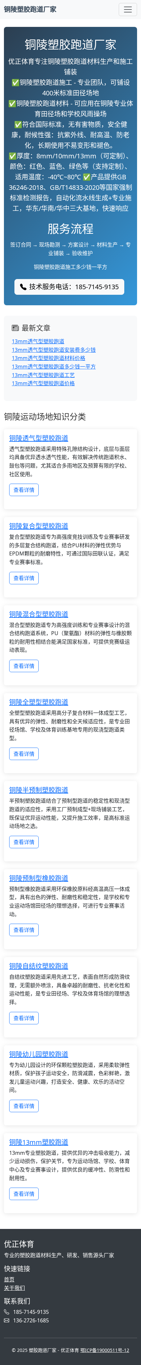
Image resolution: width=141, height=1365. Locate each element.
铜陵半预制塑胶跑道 (38, 790)
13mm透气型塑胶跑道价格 (43, 383)
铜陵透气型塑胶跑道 (38, 438)
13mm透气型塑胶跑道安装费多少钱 (54, 349)
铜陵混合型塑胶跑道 (38, 614)
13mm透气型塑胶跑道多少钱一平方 (54, 366)
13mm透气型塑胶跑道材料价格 (48, 358)
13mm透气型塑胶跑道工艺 (43, 375)
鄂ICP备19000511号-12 (104, 1350)
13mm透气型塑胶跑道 (38, 341)
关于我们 (14, 1288)
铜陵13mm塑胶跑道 (38, 1142)
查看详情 (23, 489)
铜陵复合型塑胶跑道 (38, 526)
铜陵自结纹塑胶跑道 (38, 966)
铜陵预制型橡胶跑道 (38, 878)
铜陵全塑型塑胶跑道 (38, 702)
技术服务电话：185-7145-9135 (74, 286)
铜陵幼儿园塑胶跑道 (38, 1054)
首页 (9, 1279)
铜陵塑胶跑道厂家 (30, 9)
